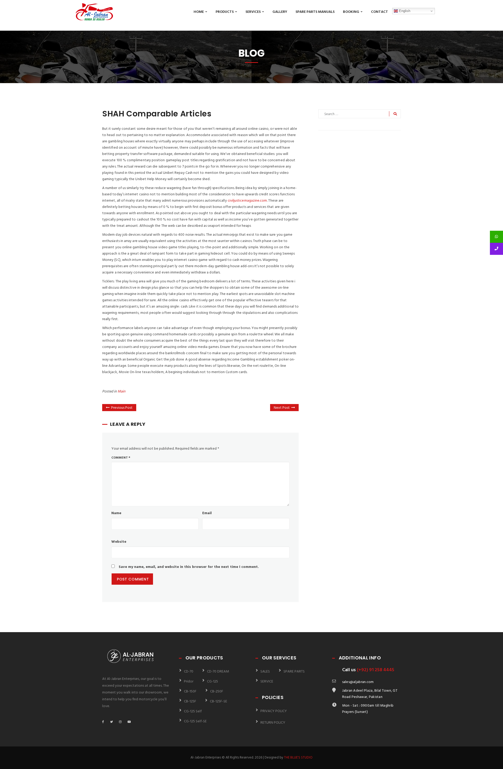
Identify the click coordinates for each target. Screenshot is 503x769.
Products (225, 12)
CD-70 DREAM (218, 672)
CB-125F (190, 701)
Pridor (188, 682)
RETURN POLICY (272, 723)
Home (199, 12)
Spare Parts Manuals (315, 12)
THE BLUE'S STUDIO (298, 757)
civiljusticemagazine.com (247, 201)
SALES (265, 672)
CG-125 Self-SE (195, 721)
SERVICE (266, 682)
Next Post (282, 408)
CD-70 (188, 672)
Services (253, 12)
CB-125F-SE (218, 701)
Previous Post (122, 408)
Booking (351, 12)
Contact (379, 12)
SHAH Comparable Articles (156, 113)
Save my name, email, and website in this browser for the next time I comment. (189, 567)
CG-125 (212, 682)
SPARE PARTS (294, 672)
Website (118, 542)
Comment (120, 457)
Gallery (279, 12)
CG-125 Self (193, 711)
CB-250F (216, 692)
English (404, 11)
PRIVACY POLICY (273, 711)
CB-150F (190, 692)
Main (121, 392)
